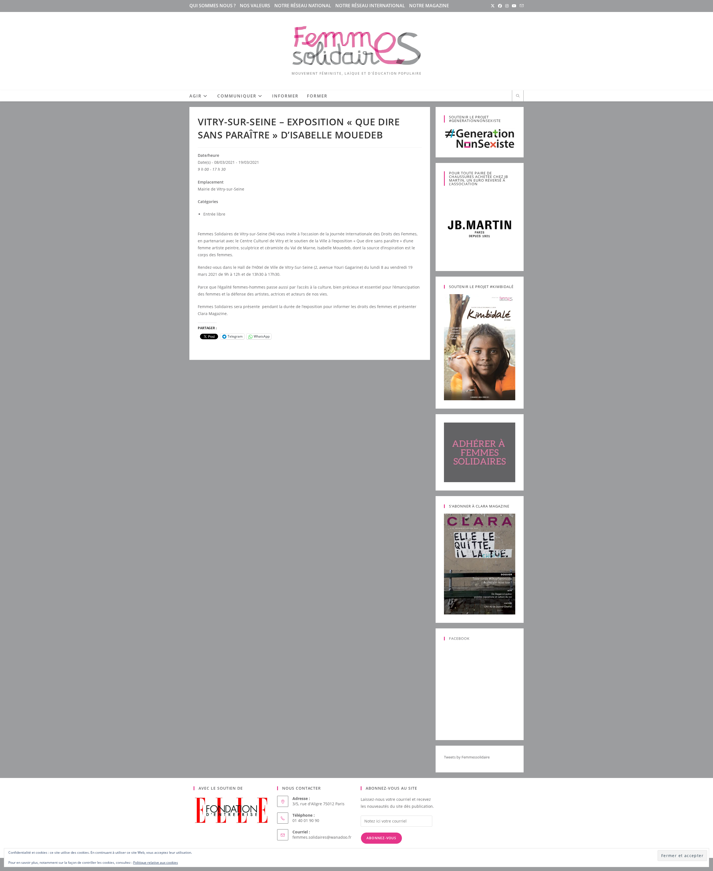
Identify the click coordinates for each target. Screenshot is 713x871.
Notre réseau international (370, 6)
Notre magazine (429, 6)
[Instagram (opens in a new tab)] (507, 6)
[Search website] (518, 96)
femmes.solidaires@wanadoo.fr (321, 837)
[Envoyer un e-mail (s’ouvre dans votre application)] (521, 6)
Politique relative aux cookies (155, 862)
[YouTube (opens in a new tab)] (514, 6)
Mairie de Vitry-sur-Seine (221, 189)
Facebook (459, 638)
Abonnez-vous (381, 838)
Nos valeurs (255, 6)
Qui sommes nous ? (212, 6)
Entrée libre (214, 214)
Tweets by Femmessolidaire (467, 757)
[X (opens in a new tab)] (492, 6)
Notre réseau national (302, 6)
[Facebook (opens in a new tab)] (500, 6)
